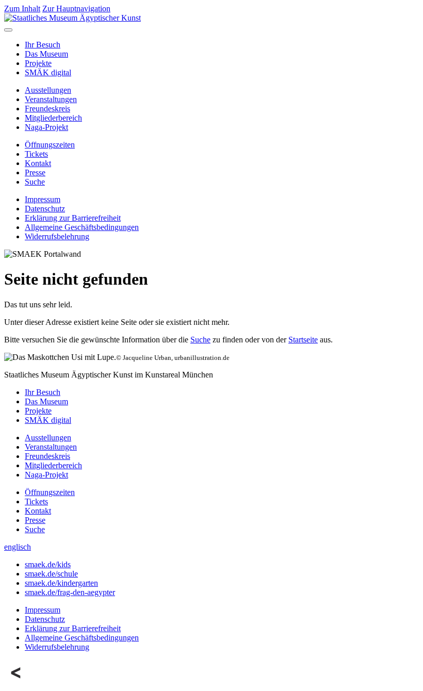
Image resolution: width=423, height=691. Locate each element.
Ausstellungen (48, 90)
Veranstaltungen (51, 99)
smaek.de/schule (51, 573)
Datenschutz (45, 208)
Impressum (42, 199)
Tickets (36, 154)
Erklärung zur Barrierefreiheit (73, 217)
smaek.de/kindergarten (61, 583)
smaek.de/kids (48, 564)
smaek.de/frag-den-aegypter (70, 592)
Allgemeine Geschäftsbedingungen (82, 227)
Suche (35, 181)
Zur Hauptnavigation (76, 8)
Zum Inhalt (22, 8)
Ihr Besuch (42, 44)
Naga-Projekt (46, 127)
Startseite (303, 339)
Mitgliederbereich (53, 117)
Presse (35, 172)
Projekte (38, 63)
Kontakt (38, 163)
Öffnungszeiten (50, 144)
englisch (17, 546)
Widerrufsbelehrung (57, 236)
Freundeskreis (47, 108)
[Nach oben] (16, 682)
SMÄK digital (48, 72)
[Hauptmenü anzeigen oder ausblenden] (8, 29)
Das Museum (46, 54)
